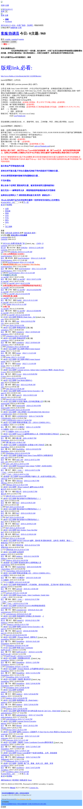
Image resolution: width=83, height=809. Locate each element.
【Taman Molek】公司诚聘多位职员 (30, 669)
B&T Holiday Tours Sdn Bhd (27, 530)
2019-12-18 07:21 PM (21, 464)
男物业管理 (21, 327)
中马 (7, 218)
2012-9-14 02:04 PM (22, 294)
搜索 (7, 19)
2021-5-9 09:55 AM (19, 399)
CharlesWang (5, 565)
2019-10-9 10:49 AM (22, 582)
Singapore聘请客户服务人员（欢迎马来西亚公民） (38, 476)
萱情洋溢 (4, 543)
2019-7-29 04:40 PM (20, 698)
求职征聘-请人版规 (10, 296)
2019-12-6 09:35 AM (16, 507)
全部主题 (9, 233)
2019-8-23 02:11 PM (21, 624)
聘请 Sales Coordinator (25, 648)
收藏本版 (13, 28)
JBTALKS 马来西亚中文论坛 (9, 803)
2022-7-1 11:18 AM (18, 368)
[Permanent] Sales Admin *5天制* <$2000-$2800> (34, 466)
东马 (7, 222)
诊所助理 (20, 552)
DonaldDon (5, 436)
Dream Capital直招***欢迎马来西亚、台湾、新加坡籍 (37, 753)
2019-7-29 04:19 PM (20, 709)
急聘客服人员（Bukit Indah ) (27, 700)
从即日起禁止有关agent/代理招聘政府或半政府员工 (22, 285)
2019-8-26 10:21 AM (24, 614)
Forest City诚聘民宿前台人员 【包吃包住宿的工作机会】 (38, 434)
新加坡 (7, 211)
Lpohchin (4, 237)
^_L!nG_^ (4, 468)
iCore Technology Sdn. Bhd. (24, 799)
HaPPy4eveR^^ (6, 650)
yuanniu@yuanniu (17, 39)
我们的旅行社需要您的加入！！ (29, 498)
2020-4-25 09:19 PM (22, 410)
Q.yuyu (3, 372)
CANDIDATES (6, 414)
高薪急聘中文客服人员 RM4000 (29, 616)
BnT (2, 501)
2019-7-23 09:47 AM (22, 751)
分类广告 (6, 306)
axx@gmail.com (19, 116)
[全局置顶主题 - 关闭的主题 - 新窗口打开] (2, 254)
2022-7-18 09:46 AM (21, 347)
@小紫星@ (5, 425)
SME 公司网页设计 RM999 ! (14, 254)
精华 (33, 233)
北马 (7, 215)
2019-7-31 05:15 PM (22, 677)
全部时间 (16, 233)
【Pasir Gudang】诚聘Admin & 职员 (30, 487)
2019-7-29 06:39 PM (22, 688)
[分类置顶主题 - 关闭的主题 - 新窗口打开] (2, 275)
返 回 (3, 205)
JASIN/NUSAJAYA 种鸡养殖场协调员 (31, 606)
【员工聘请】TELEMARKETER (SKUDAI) (33, 412)
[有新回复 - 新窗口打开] (2, 317)
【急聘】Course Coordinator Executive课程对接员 (35, 742)
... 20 (12, 202)
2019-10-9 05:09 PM (23, 571)
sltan (2, 382)
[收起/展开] (5, 28)
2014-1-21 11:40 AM (27, 262)
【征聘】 (29, 25)
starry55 (3, 393)
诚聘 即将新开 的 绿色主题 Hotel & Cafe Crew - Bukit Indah (39, 711)
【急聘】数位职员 (24, 679)
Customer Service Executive (26, 721)
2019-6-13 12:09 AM (25, 252)
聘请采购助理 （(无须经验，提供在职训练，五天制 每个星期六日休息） (44, 584)
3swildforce (5, 765)
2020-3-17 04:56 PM (24, 420)
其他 (7, 213)
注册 (7, 5)
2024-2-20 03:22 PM (16, 325)
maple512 (4, 618)
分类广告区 (21, 25)
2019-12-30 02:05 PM (22, 453)
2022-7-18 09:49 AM (21, 336)
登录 (3, 5)
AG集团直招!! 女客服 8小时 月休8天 (30, 445)
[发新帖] (8, 205)
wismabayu (5, 330)
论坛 (13, 25)
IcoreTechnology (6, 256)
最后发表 (28, 233)
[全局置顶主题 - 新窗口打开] (2, 243)
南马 (7, 220)
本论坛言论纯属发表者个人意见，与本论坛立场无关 (15, 793)
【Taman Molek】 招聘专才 (27, 637)
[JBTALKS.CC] (7, 9)
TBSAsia (4, 479)
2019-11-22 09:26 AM (17, 538)
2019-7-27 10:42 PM (25, 719)
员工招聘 (8, 227)
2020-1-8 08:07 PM (18, 442)
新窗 (2, 231)
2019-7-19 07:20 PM (21, 772)
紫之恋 (3, 489)
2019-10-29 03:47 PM (21, 550)
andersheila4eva (6, 713)
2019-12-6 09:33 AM (16, 517)
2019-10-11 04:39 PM (20, 560)
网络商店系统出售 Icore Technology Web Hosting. (21, 264)
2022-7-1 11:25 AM (18, 357)
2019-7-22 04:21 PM (21, 761)
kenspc (3, 351)
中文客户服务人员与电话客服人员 (30, 401)
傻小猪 (18, 438)
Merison (3, 723)
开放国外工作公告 (10, 275)
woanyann (4, 734)
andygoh (4, 587)
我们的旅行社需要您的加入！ (28, 519)
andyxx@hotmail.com (41, 146)
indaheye (4, 554)
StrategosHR (5, 403)
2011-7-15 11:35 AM (27, 273)
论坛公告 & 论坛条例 (19, 235)
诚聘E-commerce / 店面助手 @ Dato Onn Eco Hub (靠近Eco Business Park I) (44, 732)
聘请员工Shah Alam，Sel (26, 317)
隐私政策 (23, 780)
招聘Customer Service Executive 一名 (30, 391)
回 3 (2, 589)
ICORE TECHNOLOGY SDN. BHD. (37, 803)
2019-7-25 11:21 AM (21, 740)
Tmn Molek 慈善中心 (24, 380)
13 (42, 243)
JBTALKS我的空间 (22, 803)
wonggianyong (6, 608)
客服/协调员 (10, 33)
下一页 (26, 202)
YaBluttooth (5, 755)
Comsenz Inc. (34, 788)
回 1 (2, 300)
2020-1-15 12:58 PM (22, 431)
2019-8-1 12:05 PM (21, 666)
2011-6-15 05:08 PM (22, 315)
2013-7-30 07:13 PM (22, 283)
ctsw (2, 319)
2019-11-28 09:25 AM (17, 528)
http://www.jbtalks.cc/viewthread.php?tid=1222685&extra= (21, 76)
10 (9, 202)
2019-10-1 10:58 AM (19, 593)
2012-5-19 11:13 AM (19, 304)
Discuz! (12, 788)
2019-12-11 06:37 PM (20, 485)
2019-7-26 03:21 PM (19, 730)
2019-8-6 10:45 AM (21, 645)
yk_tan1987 (5, 277)
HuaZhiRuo (5, 447)
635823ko (24, 248)
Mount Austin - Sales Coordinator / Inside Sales (33, 595)
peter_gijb (4, 458)
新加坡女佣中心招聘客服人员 (30, 562)
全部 (7, 209)
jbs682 (19, 300)
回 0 (2, 258)
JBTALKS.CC (6, 25)
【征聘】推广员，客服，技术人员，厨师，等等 (35, 763)
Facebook (8, 21)
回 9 (2, 269)
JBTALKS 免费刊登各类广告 (14, 243)
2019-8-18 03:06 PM (19, 635)
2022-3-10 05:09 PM (18, 378)
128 (2, 252)
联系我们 (16, 780)
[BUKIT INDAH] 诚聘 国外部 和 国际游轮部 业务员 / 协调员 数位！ (45, 540)
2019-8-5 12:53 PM (24, 656)
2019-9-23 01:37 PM (20, 603)
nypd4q (7, 39)
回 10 (3, 620)
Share (30, 780)
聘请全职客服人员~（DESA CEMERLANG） (34, 422)
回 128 (3, 248)
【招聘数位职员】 (24, 658)
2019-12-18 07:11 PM (21, 474)
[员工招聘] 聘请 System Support (28, 349)
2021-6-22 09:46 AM (17, 389)
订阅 (20, 28)
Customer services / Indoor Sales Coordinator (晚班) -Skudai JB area (40, 370)
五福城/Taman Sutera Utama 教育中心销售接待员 (35, 455)
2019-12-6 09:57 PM (19, 496)
